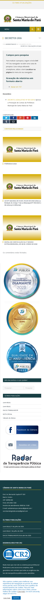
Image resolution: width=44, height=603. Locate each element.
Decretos (24, 46)
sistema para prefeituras (30, 565)
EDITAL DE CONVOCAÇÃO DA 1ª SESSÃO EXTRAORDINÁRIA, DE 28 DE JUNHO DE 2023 (20, 243)
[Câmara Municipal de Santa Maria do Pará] (22, 18)
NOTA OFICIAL (7, 414)
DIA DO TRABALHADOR (10, 410)
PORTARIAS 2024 (10, 164)
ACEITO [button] (16, 598)
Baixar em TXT (16, 87)
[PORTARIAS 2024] (22, 149)
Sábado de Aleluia (9, 418)
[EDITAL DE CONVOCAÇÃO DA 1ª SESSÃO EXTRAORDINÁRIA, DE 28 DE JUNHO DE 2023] (22, 227)
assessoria (18, 567)
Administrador (11, 44)
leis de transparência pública (13, 573)
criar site (17, 565)
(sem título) (6, 403)
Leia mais (21, 591)
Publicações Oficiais (34, 46)
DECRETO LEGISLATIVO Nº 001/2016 (21, 100)
